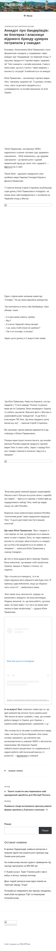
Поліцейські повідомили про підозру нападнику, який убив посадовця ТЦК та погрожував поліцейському (27, 894)
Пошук (7, 823)
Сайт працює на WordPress (17, 943)
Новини (11, 771)
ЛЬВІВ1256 (13, 4)
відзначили (22, 755)
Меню (29, 15)
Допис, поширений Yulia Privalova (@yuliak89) (28, 700)
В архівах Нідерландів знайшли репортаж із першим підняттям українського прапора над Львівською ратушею (26, 852)
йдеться (8, 166)
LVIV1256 (30, 26)
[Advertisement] (28, 122)
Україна (19, 771)
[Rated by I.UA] (10, 923)
